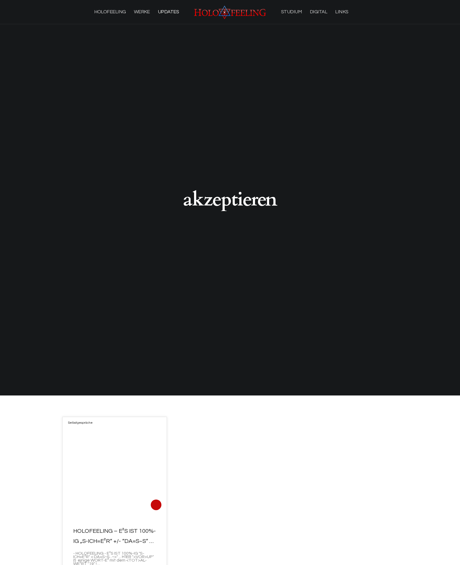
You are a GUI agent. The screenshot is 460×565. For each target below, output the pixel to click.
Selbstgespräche (80, 422)
